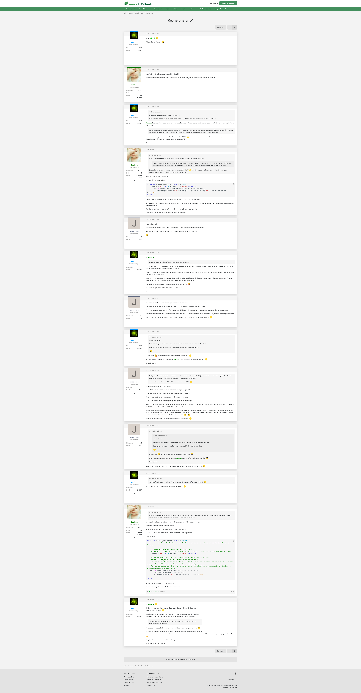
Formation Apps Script (154, 679)
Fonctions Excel (156, 9)
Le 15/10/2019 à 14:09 (152, 106)
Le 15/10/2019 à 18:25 (152, 600)
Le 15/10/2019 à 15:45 (152, 473)
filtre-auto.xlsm (154, 592)
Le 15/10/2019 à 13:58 (152, 69)
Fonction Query (151, 685)
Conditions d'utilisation (222, 685)
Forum (183, 9)
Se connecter (213, 3)
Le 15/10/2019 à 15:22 (152, 220)
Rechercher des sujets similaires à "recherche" (180, 659)
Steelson (134, 85)
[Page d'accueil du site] (125, 13)
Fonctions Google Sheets (155, 682)
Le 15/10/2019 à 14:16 (152, 150)
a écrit (159, 112)
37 (141, 93)
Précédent (220, 27)
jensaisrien (134, 231)
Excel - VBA (139, 13)
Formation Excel (129, 677)
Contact (234, 687)
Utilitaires (127, 685)
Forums (130, 13)
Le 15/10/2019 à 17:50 (152, 507)
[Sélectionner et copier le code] (234, 184)
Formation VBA (129, 679)
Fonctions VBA (171, 9)
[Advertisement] (219, 50)
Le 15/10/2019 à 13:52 (152, 33)
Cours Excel (130, 9)
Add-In (192, 9)
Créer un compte (228, 3)
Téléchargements (205, 9)
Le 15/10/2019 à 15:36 (152, 370)
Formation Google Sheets (155, 677)
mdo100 (134, 42)
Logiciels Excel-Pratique (223, 9)
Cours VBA (142, 9)
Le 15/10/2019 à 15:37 (152, 426)
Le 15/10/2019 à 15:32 (152, 331)
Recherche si (149, 13)
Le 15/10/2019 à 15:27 (152, 253)
